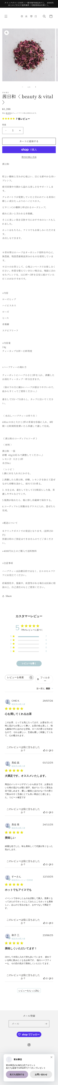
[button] (6, 16)
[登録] (46, 1023)
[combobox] (44, 688)
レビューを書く (29, 663)
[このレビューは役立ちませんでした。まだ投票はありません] (50, 750)
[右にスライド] (35, 87)
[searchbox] (16, 677)
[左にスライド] (22, 87)
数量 (4, 124)
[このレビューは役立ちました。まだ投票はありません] (44, 750)
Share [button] (9, 595)
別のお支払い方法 (29, 156)
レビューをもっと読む (29, 990)
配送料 (8, 113)
